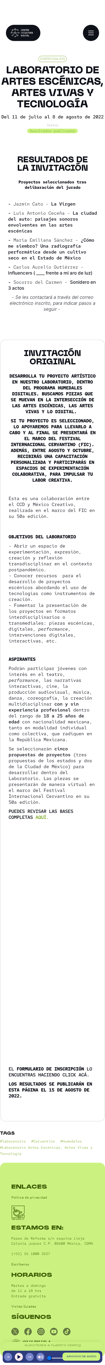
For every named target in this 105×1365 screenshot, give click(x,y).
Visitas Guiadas (23, 1306)
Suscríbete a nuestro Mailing (52, 1345)
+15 (29, 1357)
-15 (7, 1357)
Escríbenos (20, 1264)
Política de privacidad (29, 1197)
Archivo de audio (81, 1356)
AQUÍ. (42, 817)
